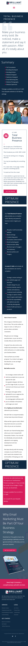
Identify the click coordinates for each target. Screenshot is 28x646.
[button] (14, 7)
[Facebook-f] (15, 636)
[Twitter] (12, 636)
